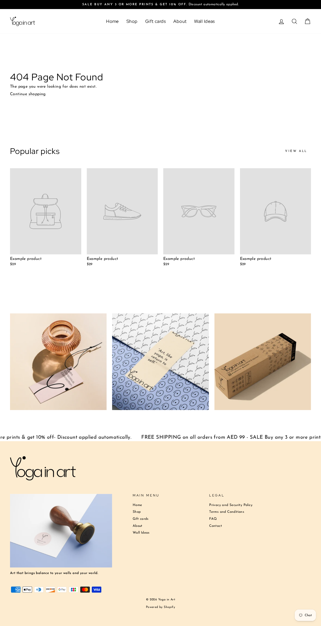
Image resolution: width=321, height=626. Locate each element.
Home (112, 21)
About (180, 21)
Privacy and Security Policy (231, 505)
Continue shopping (28, 94)
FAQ (213, 519)
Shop (132, 21)
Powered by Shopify (160, 607)
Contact (215, 526)
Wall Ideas (204, 21)
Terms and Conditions (226, 512)
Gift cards (155, 21)
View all (296, 151)
